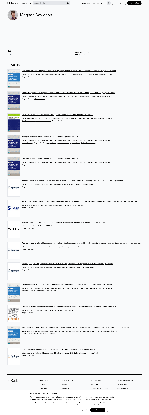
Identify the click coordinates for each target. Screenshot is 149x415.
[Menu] (109, 3)
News (64, 384)
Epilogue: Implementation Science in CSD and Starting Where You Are (50, 159)
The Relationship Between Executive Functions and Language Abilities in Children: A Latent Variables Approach (67, 284)
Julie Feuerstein (63, 143)
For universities (41, 388)
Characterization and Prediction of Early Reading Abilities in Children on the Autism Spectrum (59, 349)
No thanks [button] (113, 410)
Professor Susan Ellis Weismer (32, 291)
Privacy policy (122, 384)
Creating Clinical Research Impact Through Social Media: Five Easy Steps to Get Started (57, 115)
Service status (95, 380)
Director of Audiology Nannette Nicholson (36, 121)
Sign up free (134, 3)
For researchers (41, 380)
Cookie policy (122, 388)
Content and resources (99, 388)
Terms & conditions (125, 380)
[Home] (12, 3)
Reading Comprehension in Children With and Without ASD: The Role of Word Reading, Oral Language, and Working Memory (72, 181)
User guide (94, 384)
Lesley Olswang (27, 143)
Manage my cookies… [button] (82, 410)
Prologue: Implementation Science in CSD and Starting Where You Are (50, 137)
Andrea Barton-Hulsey (88, 143)
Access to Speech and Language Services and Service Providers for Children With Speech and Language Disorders (68, 93)
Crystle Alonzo (40, 99)
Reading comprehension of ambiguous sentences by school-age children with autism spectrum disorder (63, 222)
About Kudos (67, 380)
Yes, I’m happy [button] (98, 410)
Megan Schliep (52, 143)
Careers (65, 388)
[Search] (68, 3)
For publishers (40, 384)
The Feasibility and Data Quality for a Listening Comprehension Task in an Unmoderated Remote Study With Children (69, 71)
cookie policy (106, 399)
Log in (118, 3)
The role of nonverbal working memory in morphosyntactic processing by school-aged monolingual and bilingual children (70, 306)
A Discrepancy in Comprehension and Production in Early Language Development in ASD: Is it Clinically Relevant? (67, 264)
